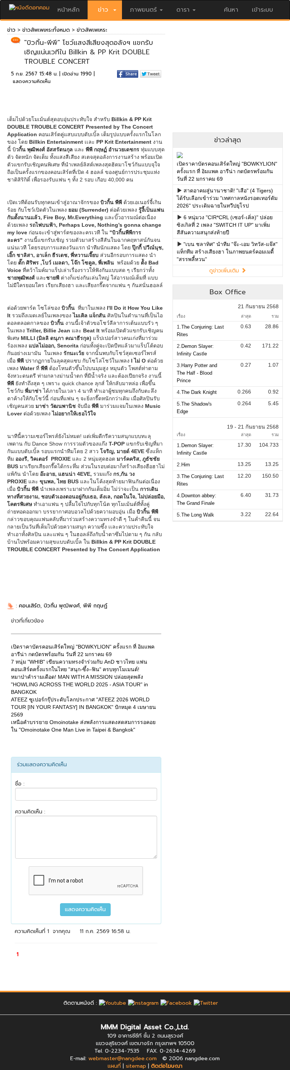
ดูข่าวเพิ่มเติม (225, 271)
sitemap (136, 1066)
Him (185, 464)
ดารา (183, 9)
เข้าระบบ (262, 9)
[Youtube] (112, 1003)
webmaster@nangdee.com (122, 1058)
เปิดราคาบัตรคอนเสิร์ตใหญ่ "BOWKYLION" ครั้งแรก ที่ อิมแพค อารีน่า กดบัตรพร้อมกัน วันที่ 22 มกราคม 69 (227, 171)
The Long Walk (197, 515)
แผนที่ (114, 1066)
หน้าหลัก (68, 9)
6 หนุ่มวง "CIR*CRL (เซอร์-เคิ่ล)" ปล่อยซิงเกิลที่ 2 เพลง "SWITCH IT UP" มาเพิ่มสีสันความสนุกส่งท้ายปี (225, 224)
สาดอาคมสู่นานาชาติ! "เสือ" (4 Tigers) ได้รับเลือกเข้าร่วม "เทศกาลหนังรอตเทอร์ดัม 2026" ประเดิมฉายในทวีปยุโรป (227, 198)
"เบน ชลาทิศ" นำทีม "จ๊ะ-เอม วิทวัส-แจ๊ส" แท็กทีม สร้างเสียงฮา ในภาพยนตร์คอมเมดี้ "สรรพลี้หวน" (227, 251)
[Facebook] (176, 1003)
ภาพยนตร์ (143, 9)
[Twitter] (206, 1003)
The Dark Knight (199, 392)
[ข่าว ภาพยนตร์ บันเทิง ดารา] (29, 6)
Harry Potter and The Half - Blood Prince (197, 373)
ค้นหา (231, 9)
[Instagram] (143, 1003)
